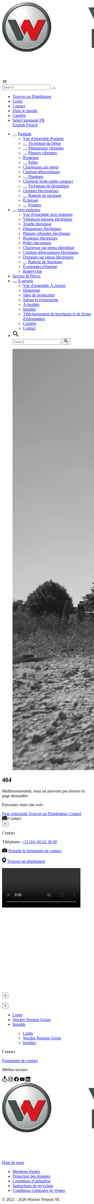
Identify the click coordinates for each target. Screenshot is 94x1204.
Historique (31, 290)
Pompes (34, 205)
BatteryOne (32, 271)
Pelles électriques (37, 243)
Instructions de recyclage (33, 1185)
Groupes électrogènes (40, 191)
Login (17, 101)
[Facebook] (17, 1080)
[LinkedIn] (28, 1080)
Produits (24, 134)
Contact (19, 106)
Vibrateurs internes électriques (47, 219)
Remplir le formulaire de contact (34, 851)
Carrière (19, 115)
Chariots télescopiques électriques (50, 252)
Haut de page (13, 1162)
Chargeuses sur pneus (41, 167)
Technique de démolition (48, 186)
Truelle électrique (37, 224)
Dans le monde (25, 110)
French (32, 125)
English (19, 125)
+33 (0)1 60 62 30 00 (39, 842)
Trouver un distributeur (26, 861)
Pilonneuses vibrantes (46, 148)
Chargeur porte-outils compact (48, 181)
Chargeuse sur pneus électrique (48, 247)
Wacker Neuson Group (32, 1019)
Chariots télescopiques (41, 172)
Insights (29, 309)
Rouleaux (31, 157)
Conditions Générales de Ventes (39, 1190)
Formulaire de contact (20, 1060)
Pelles (33, 162)
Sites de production (39, 295)
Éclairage (30, 200)
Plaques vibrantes (42, 153)
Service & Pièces (26, 276)
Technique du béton (44, 143)
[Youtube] (23, 1080)
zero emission (29, 209)
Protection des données (31, 1176)
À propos (25, 281)
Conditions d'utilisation (31, 1181)
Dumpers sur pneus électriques (48, 257)
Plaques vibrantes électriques (46, 233)
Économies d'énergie (40, 266)
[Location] (5, 1080)
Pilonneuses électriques (42, 228)
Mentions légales (26, 1171)
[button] (29, 120)
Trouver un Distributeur (32, 96)
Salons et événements (40, 300)
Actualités (31, 304)
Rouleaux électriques (40, 238)
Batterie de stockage (44, 195)
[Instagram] (11, 1080)
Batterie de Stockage (45, 262)
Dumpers (35, 176)
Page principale (15, 813)
